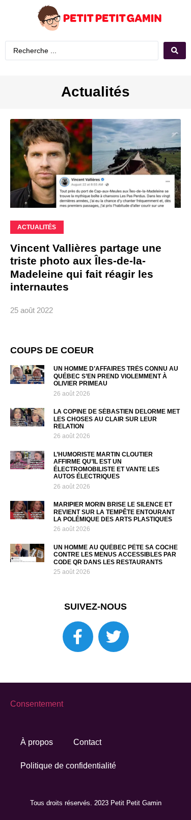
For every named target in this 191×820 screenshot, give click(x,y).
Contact (87, 742)
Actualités (95, 92)
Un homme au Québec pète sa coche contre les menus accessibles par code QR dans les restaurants (115, 555)
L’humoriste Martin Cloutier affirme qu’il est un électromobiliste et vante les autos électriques (106, 465)
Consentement (36, 704)
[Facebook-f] (78, 636)
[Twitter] (113, 636)
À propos (36, 742)
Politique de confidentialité (68, 765)
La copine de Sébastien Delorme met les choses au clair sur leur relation (116, 419)
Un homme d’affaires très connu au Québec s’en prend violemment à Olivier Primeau (115, 376)
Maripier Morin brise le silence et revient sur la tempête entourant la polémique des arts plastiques (114, 512)
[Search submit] (174, 50)
